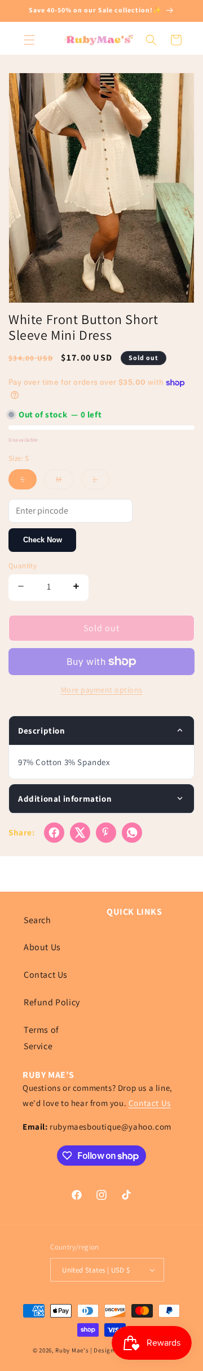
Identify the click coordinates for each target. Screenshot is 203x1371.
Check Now (42, 540)
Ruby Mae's (72, 1350)
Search (37, 920)
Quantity (22, 565)
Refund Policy (52, 1002)
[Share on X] (80, 832)
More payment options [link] (102, 690)
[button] (29, 40)
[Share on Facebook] (54, 832)
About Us (42, 947)
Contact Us (46, 975)
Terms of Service (41, 1038)
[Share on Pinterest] (106, 832)
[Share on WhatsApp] (132, 832)
